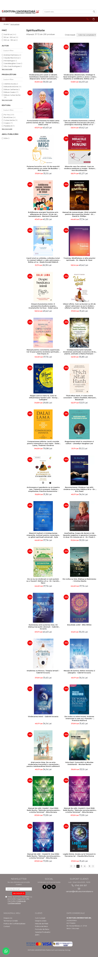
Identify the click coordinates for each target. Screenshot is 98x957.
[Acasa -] (20, 11)
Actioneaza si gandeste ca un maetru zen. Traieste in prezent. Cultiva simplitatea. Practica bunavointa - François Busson (43, 489)
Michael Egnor (9, 61)
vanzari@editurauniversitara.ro (79, 891)
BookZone (8, 117)
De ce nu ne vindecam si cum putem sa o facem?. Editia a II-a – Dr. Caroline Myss (43, 581)
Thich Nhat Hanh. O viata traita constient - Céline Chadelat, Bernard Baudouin (79, 398)
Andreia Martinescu (11, 55)
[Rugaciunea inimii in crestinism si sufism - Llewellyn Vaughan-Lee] (79, 424)
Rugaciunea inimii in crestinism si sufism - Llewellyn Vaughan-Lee (79, 442)
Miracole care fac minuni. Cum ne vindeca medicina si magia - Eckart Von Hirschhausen (79, 168)
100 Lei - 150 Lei (10, 40)
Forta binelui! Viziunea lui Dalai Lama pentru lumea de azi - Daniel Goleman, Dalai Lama (43, 123)
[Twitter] (49, 887)
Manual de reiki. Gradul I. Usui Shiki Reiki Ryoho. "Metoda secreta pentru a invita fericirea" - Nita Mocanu (43, 810)
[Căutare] (94, 12)
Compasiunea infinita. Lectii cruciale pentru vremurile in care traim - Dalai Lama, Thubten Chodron (43, 443)
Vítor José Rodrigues (12, 66)
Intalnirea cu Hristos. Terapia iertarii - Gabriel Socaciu (43, 672)
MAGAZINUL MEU (12, 913)
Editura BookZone (11, 86)
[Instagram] (54, 887)
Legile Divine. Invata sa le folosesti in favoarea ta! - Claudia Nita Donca (79, 855)
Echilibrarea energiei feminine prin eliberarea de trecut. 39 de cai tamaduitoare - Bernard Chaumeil (43, 214)
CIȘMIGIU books (10, 84)
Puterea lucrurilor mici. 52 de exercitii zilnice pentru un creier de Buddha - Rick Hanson (43, 168)
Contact (7, 926)
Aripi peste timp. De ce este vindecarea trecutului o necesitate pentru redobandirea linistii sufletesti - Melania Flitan (43, 764)
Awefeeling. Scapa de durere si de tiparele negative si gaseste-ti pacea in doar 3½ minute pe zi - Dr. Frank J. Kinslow (79, 535)
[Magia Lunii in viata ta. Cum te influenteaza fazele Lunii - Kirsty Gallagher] (43, 378)
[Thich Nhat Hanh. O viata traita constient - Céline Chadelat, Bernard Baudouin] (79, 378)
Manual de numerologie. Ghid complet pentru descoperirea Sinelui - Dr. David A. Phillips (79, 214)
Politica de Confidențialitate (14, 924)
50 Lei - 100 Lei (9, 37)
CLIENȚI (38, 913)
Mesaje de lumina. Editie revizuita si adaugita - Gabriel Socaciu (79, 672)
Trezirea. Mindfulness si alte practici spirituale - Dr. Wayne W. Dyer (79, 259)
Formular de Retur (42, 929)
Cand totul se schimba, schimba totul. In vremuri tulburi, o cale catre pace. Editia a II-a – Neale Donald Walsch (43, 260)
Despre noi (8, 918)
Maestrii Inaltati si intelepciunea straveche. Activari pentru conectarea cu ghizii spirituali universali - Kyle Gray (43, 535)
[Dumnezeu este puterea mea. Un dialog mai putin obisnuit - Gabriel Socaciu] (43, 608)
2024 (6, 138)
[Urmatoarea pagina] (92, 866)
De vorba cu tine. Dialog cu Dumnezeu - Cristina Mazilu (79, 580)
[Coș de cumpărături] (93, 19)
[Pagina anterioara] (71, 866)
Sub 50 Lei (8, 34)
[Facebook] (44, 887)
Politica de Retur (41, 926)
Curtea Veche (9, 120)
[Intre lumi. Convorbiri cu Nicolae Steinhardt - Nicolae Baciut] (79, 745)
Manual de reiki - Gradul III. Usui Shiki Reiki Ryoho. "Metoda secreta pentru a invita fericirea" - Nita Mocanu (43, 856)
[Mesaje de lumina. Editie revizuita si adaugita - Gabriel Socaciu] (79, 653)
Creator (7, 123)
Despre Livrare (40, 921)
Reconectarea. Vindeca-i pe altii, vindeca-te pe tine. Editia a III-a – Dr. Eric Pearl (79, 489)
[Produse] (4, 19)
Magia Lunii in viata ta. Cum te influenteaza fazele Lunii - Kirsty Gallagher (43, 398)
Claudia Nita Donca (11, 58)
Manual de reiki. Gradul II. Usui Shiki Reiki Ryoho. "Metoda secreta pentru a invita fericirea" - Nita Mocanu (79, 810)
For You (7, 115)
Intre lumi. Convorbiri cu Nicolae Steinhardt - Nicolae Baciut (79, 763)
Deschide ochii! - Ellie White (79, 625)
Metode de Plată (41, 924)
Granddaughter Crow (12, 63)
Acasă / (7, 24)
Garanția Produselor (42, 932)
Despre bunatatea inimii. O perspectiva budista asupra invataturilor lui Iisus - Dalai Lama (43, 306)
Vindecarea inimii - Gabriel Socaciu (43, 716)
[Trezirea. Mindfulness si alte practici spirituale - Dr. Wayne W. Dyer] (79, 241)
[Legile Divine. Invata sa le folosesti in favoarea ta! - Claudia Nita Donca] (79, 837)
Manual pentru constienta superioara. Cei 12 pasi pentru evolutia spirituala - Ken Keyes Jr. (43, 352)
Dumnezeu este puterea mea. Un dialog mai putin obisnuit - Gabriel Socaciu (43, 627)
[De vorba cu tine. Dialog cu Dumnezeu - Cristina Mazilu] (79, 562)
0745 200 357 (80, 885)
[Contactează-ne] (87, 19)
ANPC (37, 935)
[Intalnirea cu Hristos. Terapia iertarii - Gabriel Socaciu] (43, 653)
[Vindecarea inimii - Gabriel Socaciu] (43, 699)
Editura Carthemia (11, 89)
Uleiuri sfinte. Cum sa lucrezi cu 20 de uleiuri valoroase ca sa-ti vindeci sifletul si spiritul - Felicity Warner (79, 306)
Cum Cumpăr (40, 918)
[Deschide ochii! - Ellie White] (79, 608)
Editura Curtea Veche (12, 95)
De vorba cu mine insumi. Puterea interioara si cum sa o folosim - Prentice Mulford (79, 718)
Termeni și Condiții (11, 921)
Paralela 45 (8, 126)
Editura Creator (10, 92)
